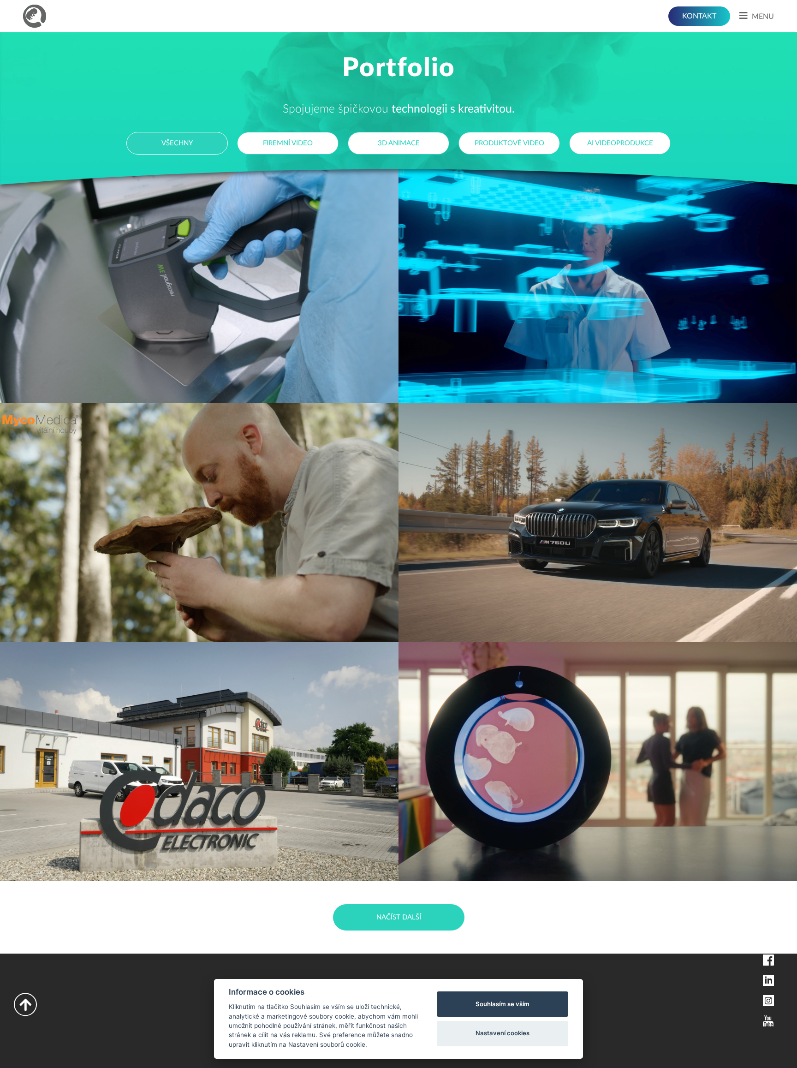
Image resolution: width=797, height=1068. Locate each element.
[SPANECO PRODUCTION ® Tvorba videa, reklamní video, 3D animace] (34, 16)
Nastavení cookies (502, 1033)
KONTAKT (699, 16)
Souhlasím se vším (502, 1004)
